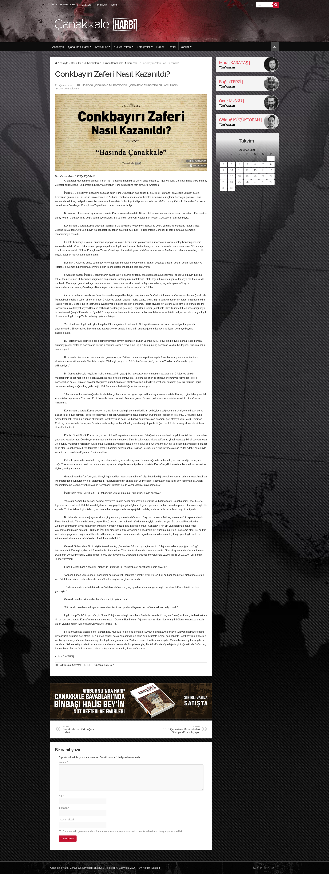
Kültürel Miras (122, 46)
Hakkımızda (101, 4)
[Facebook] (237, 5)
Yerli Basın (170, 85)
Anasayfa (58, 46)
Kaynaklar (101, 46)
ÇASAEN (86, 4)
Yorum (63, 762)
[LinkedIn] (240, 5)
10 (231, 170)
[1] (72, 656)
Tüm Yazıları (227, 67)
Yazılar (184, 46)
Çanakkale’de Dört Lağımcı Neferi (79, 729)
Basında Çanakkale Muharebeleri (120, 63)
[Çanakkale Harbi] (96, 24)
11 (239, 170)
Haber (160, 46)
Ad (61, 795)
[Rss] (233, 5)
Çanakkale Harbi (78, 46)
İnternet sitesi (66, 819)
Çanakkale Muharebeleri (85, 63)
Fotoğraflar (143, 46)
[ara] (276, 5)
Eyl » (231, 192)
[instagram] (247, 5)
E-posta (64, 807)
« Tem (223, 192)
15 (270, 170)
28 (263, 182)
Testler (172, 46)
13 (255, 170)
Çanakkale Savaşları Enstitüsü (87, 867)
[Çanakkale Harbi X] (252, 5)
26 (247, 182)
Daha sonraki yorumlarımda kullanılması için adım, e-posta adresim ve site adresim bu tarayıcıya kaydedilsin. (123, 831)
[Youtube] (244, 5)
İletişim (114, 4)
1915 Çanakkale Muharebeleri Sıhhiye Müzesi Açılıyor (181, 729)
